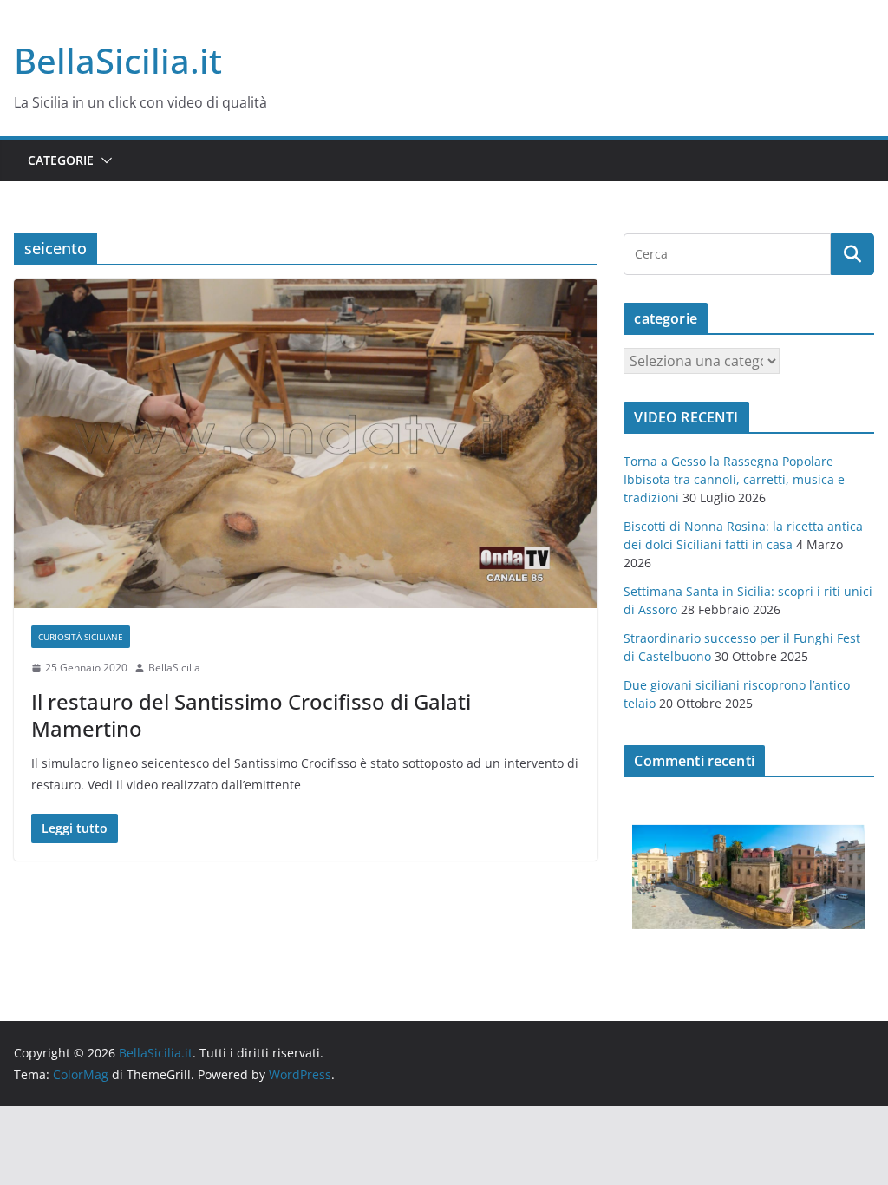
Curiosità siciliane (80, 637)
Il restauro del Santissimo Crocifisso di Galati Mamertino (251, 715)
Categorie (61, 160)
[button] (103, 160)
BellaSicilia (174, 667)
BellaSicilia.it (118, 60)
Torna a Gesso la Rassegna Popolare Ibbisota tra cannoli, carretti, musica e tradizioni (734, 479)
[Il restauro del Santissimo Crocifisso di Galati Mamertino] (305, 443)
